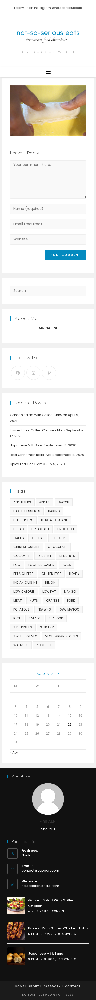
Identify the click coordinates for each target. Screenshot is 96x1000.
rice (17, 618)
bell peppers (23, 520)
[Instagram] (33, 373)
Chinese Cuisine (26, 547)
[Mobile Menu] (48, 72)
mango (70, 591)
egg (16, 565)
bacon (63, 502)
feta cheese (23, 573)
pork (71, 600)
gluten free (51, 573)
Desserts (67, 556)
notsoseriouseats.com (40, 885)
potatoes (21, 609)
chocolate (57, 547)
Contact (73, 986)
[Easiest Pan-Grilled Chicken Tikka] (16, 931)
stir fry (47, 627)
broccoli (65, 529)
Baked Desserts (26, 511)
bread (18, 529)
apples (44, 502)
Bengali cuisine (54, 520)
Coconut (21, 556)
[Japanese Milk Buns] (16, 956)
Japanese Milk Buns (26, 445)
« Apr (14, 752)
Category (52, 986)
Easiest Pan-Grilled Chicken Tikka (37, 430)
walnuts (20, 645)
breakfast (40, 529)
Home (19, 986)
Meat (17, 600)
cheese (38, 538)
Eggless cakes (41, 565)
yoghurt (44, 645)
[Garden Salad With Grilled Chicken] (16, 905)
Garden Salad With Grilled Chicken (38, 414)
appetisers (22, 502)
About (33, 986)
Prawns (44, 609)
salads (35, 618)
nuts (34, 600)
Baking (54, 511)
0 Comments (58, 911)
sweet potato (25, 636)
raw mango (69, 609)
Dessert (44, 556)
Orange (52, 600)
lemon (50, 582)
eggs (66, 565)
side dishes (22, 627)
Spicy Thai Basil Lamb (27, 463)
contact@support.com (40, 870)
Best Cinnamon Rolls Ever (31, 454)
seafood (56, 618)
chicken (59, 538)
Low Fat (49, 591)
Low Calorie (23, 591)
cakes (18, 538)
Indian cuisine (25, 582)
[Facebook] (18, 373)
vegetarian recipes (61, 636)
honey (74, 573)
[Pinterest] (49, 373)
